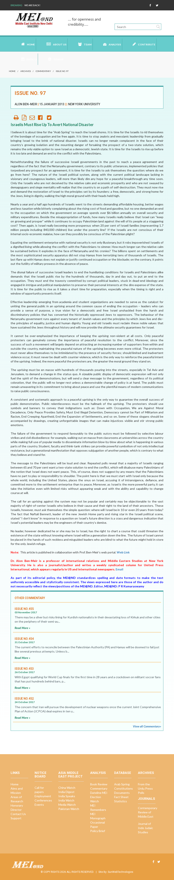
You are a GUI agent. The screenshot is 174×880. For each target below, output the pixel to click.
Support (16, 818)
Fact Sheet (121, 797)
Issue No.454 (24, 638)
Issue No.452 (24, 698)
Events (39, 804)
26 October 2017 (25, 672)
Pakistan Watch (68, 809)
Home (31, 44)
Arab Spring (122, 784)
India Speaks (66, 796)
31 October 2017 (25, 642)
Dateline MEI (98, 792)
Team (87, 44)
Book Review (98, 784)
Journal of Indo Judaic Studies (145, 828)
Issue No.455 (24, 609)
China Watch (66, 787)
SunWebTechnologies (120, 871)
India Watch (66, 800)
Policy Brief (97, 831)
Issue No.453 (24, 668)
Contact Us (18, 814)
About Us (59, 44)
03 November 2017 (26, 612)
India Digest (66, 792)
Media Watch (67, 804)
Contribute (146, 44)
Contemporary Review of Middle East (147, 812)
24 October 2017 (25, 702)
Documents (122, 792)
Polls (141, 792)
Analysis (115, 44)
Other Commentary (30, 598)
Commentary (43, 71)
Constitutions (123, 788)
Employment (43, 796)
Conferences (43, 800)
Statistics (120, 801)
